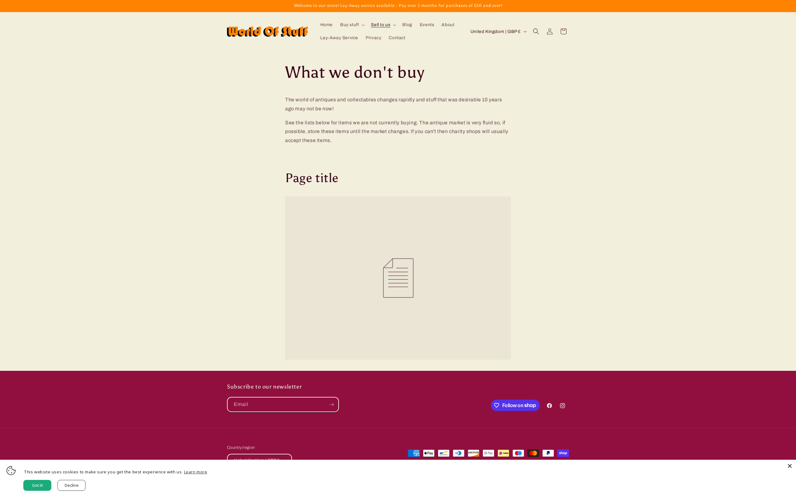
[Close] (790, 466)
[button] (351, 24)
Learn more (195, 472)
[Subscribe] (331, 404)
